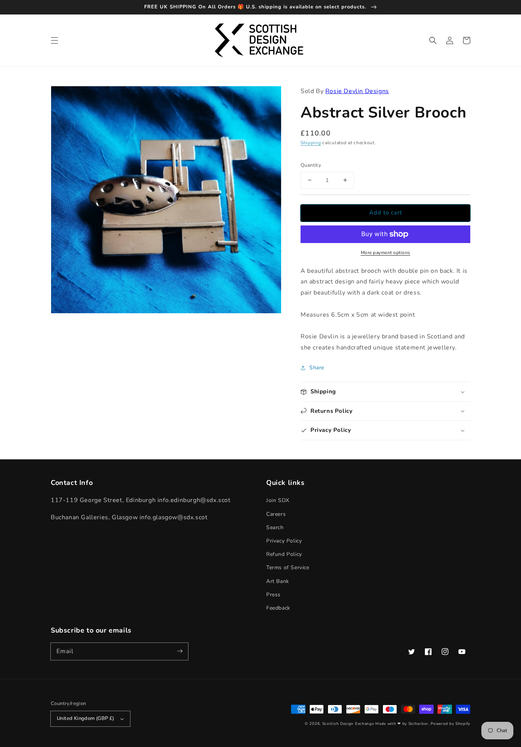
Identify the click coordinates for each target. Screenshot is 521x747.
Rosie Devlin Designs (357, 91)
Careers (276, 514)
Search (275, 527)
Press (273, 594)
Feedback (278, 608)
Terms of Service (287, 567)
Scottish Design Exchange (348, 723)
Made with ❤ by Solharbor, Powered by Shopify (422, 723)
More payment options (385, 253)
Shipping (311, 143)
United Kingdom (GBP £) (85, 718)
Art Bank (277, 581)
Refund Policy (284, 554)
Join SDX (277, 500)
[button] (54, 40)
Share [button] (316, 367)
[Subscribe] (179, 651)
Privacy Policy (284, 540)
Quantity (311, 165)
